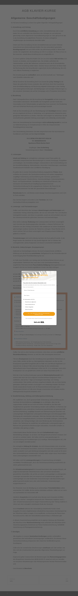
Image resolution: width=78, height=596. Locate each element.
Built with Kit (39, 322)
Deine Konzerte (29, 309)
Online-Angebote (29, 307)
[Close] (43, 273)
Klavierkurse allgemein (30, 302)
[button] (39, 304)
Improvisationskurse (30, 304)
